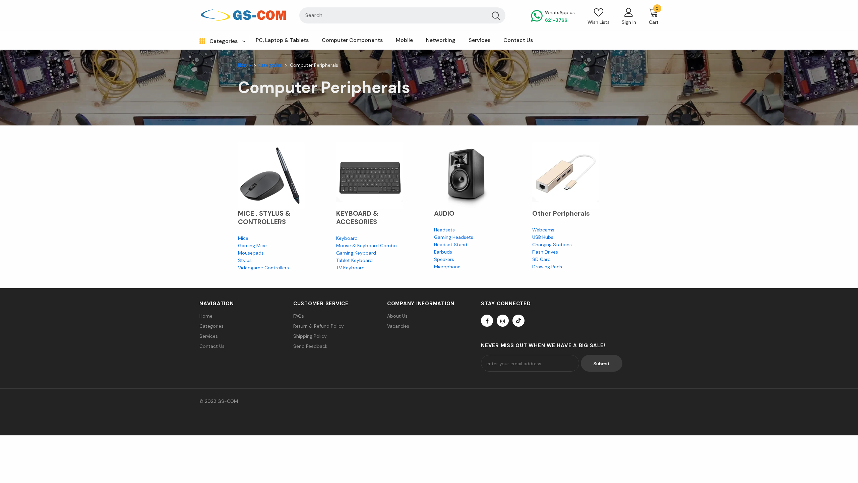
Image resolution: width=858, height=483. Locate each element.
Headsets (444, 230)
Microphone (447, 267)
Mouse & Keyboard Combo (366, 246)
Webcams (543, 230)
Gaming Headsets (453, 237)
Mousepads (251, 253)
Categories (270, 65)
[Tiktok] (518, 321)
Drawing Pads (547, 267)
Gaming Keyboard (356, 253)
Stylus (245, 260)
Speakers (444, 259)
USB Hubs (542, 237)
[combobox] (392, 15)
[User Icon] (629, 12)
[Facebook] (487, 321)
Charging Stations (552, 244)
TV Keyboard (350, 268)
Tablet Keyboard (354, 260)
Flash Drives (545, 252)
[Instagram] (503, 321)
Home (244, 65)
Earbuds (443, 252)
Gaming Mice (252, 246)
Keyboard (347, 238)
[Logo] (244, 15)
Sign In (629, 22)
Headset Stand (450, 244)
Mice (243, 238)
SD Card (541, 259)
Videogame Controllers (263, 268)
